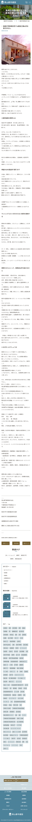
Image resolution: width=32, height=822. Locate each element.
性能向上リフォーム (14, 735)
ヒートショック (11, 741)
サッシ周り (6, 671)
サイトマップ (24, 809)
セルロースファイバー (19, 674)
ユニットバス (18, 681)
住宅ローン (6, 748)
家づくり (16, 638)
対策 (27, 651)
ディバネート (6, 701)
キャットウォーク (12, 698)
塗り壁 (26, 685)
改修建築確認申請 (7, 695)
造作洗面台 (18, 711)
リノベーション (15, 745)
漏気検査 (15, 688)
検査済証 (14, 695)
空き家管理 (6, 735)
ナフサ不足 (19, 725)
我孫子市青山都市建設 (13, 658)
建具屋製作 (12, 711)
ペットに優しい (7, 738)
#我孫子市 (23, 555)
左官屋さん (6, 688)
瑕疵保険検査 (12, 668)
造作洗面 (22, 691)
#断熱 (11, 559)
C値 (10, 688)
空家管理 (24, 634)
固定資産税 (6, 634)
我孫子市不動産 (7, 654)
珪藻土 (10, 705)
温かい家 (18, 654)
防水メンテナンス (7, 731)
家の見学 (16, 651)
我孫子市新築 (18, 644)
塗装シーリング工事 (17, 731)
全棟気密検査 (6, 725)
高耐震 (2, 537)
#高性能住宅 (18, 559)
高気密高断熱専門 (14, 661)
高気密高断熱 (24, 654)
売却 (20, 634)
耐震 (13, 644)
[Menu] (29, 2)
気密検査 (5, 631)
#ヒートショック (10, 555)
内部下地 (11, 674)
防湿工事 (5, 681)
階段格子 (5, 698)
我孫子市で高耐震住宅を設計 (9, 512)
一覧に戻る (16, 543)
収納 (24, 695)
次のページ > (26, 543)
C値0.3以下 (13, 725)
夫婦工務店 (25, 644)
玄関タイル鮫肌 (20, 718)
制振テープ (6, 664)
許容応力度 (18, 741)
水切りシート (12, 671)
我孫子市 (13, 738)
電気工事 (5, 678)
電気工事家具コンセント (8, 715)
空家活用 (5, 658)
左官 (11, 701)
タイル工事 (16, 691)
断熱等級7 (6, 674)
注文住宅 (19, 738)
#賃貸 (17, 555)
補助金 (23, 628)
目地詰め (5, 705)
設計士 (5, 741)
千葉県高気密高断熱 (24, 735)
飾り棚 (25, 688)
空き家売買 (24, 731)
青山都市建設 (12, 641)
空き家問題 (22, 651)
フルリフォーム (7, 745)
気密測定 (5, 651)
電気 (20, 715)
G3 (17, 671)
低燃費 (5, 638)
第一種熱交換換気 (12, 678)
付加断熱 (26, 671)
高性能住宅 (24, 738)
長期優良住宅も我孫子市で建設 (9, 521)
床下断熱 (16, 664)
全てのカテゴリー (8, 570)
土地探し (19, 641)
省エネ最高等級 (20, 721)
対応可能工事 (6, 728)
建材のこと (6, 641)
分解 (20, 705)
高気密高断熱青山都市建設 (19, 701)
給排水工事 (6, 711)
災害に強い (6, 648)
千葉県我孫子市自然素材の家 (9, 721)
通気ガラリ (6, 668)
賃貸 (20, 628)
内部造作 (20, 688)
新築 (23, 741)
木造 (27, 741)
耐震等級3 (12, 648)
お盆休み (11, 651)
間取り (15, 537)
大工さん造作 (20, 698)
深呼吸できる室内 (7, 708)
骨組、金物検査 (20, 668)
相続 (16, 634)
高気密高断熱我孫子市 (8, 691)
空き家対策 (21, 631)
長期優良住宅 (11, 537)
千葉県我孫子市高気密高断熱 (9, 718)
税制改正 (11, 634)
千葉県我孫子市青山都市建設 (18, 708)
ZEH (9, 631)
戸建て (21, 745)
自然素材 (6, 581)
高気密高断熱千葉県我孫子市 (17, 685)
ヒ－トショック (23, 648)
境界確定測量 (6, 661)
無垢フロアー (11, 681)
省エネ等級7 (10, 638)
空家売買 (21, 658)
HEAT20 (17, 648)
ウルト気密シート (21, 678)
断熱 (10, 628)
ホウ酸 (11, 664)
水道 (16, 715)
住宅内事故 (15, 628)
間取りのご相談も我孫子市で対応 (10, 525)
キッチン (24, 715)
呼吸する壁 (15, 705)
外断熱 (21, 671)
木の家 (21, 638)
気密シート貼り (7, 685)
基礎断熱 (21, 664)
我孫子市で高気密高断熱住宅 (9, 516)
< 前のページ (5, 543)
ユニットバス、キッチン (16, 728)
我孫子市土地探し (7, 644)
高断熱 (6, 537)
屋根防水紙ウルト (23, 661)
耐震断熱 (19, 695)
